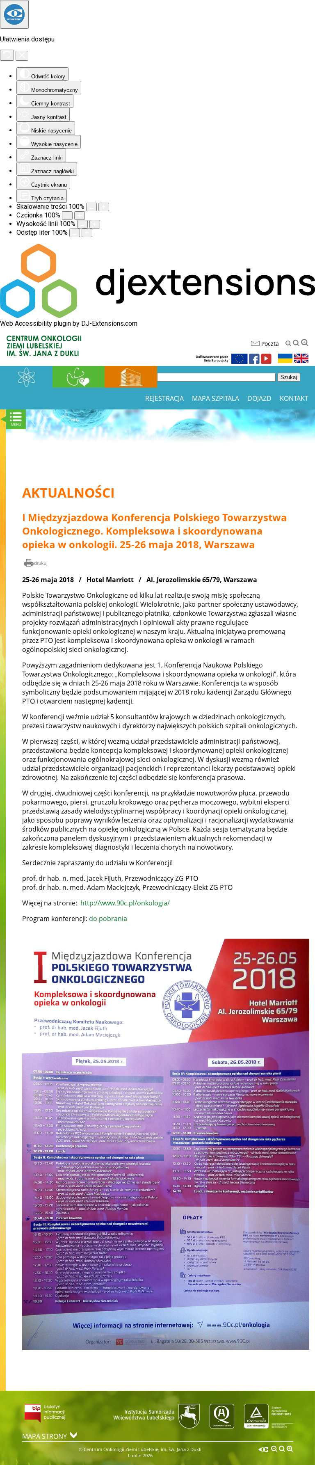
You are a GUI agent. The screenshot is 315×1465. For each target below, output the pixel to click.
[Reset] (7, 55)
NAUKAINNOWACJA (26, 377)
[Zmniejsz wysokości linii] (82, 224)
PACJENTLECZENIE (78, 377)
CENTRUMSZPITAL (131, 377)
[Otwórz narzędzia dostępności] (14, 14)
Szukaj (289, 377)
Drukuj (35, 563)
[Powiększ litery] (304, 342)
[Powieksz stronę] (103, 207)
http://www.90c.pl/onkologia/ (125, 902)
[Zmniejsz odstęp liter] (74, 233)
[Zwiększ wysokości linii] (94, 224)
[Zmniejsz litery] (288, 343)
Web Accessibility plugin (35, 323)
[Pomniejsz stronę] (91, 207)
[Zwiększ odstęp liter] (87, 233)
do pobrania (108, 918)
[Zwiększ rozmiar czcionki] (79, 215)
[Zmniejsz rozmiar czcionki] (67, 215)
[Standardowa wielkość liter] (296, 343)
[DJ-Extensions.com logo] (157, 316)
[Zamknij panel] (22, 56)
